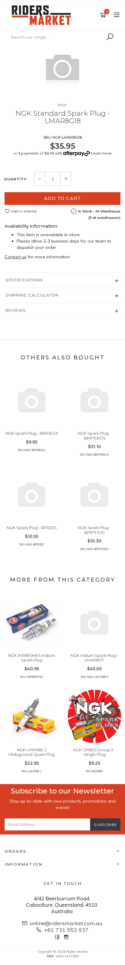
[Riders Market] (43, 14)
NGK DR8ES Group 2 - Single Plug (94, 752)
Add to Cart (62, 198)
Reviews (15, 310)
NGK (62, 105)
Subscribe (105, 824)
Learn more (101, 153)
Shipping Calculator (32, 295)
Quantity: (16, 179)
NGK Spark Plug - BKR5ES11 (31, 433)
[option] (62, 68)
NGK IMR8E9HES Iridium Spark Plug (31, 658)
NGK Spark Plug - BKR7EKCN (94, 435)
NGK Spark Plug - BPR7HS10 (94, 530)
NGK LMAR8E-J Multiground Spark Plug (31, 752)
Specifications (24, 279)
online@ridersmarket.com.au (66, 923)
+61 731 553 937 (66, 929)
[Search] (110, 37)
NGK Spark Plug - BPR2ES (32, 527)
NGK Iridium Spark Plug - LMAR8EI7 (94, 658)
